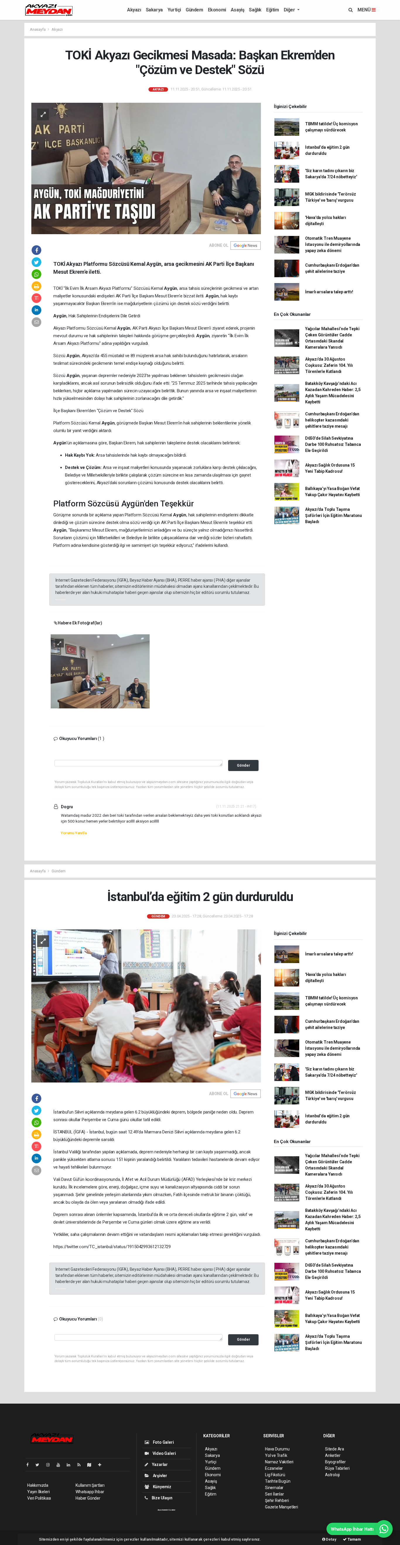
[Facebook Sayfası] (29, 1464)
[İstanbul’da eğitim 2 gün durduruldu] (146, 1005)
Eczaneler (274, 1468)
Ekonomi (217, 10)
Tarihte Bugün (277, 1481)
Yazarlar (159, 1464)
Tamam (354, 1539)
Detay (330, 1539)
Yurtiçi (174, 10)
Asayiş (238, 10)
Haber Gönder (88, 1498)
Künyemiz (161, 1486)
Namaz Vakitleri (279, 1462)
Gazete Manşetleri (281, 1507)
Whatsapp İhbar (90, 1491)
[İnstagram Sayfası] (50, 1464)
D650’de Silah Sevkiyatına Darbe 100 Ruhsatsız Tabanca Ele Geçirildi (333, 444)
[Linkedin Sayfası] (71, 1464)
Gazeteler (172, 1510)
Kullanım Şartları (90, 1485)
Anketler (332, 1455)
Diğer (290, 10)
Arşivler (159, 1475)
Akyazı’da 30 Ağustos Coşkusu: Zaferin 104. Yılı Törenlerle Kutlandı (329, 365)
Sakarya (154, 10)
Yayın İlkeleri (38, 1491)
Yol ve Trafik (276, 1455)
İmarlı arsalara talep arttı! (329, 292)
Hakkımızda (37, 1485)
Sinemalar (274, 1487)
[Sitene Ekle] (102, 1464)
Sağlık (255, 10)
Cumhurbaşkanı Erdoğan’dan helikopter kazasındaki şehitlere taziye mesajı (332, 420)
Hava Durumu (277, 1449)
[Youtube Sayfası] (61, 1464)
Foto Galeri (163, 1442)
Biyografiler (335, 1462)
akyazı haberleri (60, 599)
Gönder (243, 765)
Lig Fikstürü (275, 1474)
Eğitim (272, 10)
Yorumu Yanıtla (73, 833)
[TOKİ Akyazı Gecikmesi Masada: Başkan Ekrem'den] (146, 168)
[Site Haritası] (91, 1464)
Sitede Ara (334, 1449)
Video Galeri (164, 1453)
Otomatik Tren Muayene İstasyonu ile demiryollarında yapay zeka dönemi (332, 244)
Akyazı (134, 10)
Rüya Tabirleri (337, 1468)
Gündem (194, 10)
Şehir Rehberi (277, 1500)
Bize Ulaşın (161, 1498)
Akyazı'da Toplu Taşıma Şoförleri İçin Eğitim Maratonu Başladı (333, 515)
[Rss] (81, 1464)
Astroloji (332, 1474)
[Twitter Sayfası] (39, 1464)
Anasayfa (38, 29)
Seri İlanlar (274, 1494)
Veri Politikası (39, 1498)
